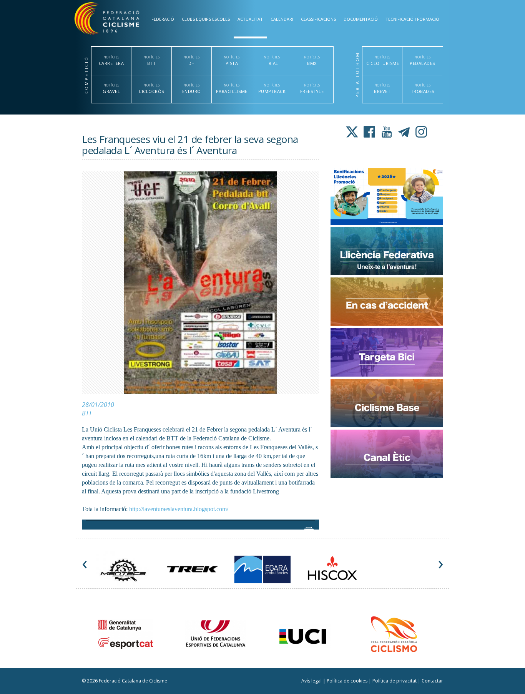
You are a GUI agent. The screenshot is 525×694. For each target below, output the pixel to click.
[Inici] (115, 20)
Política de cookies (348, 680)
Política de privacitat (395, 680)
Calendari (282, 19)
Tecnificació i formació (412, 19)
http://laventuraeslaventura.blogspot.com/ (178, 509)
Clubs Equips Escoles (206, 19)
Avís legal (312, 680)
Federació (162, 19)
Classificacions (318, 19)
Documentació (361, 19)
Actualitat (250, 19)
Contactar (432, 680)
